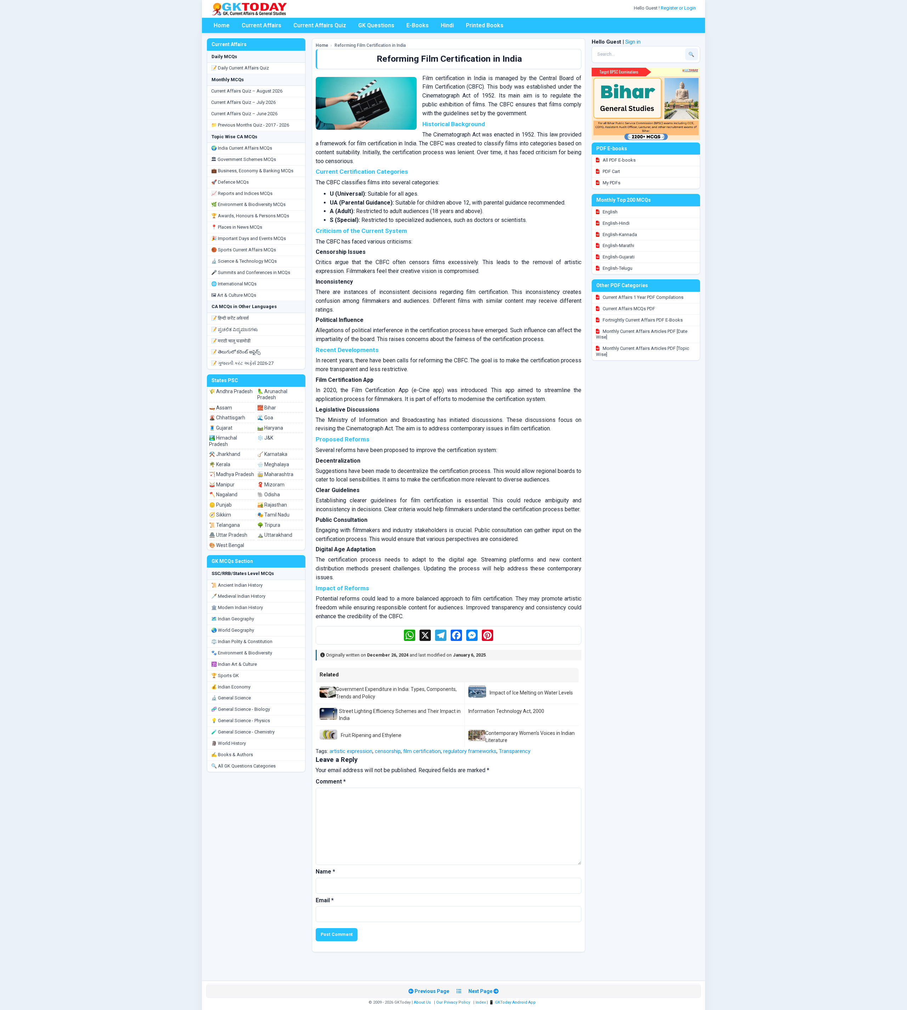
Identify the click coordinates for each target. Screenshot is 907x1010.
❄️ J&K (265, 438)
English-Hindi (616, 223)
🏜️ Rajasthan (272, 505)
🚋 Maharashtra (275, 474)
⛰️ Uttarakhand (274, 535)
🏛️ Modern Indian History (237, 607)
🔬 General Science (231, 698)
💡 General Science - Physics (240, 720)
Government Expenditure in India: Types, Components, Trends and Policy (396, 692)
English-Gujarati (618, 257)
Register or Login (679, 8)
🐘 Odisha (268, 494)
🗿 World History (228, 743)
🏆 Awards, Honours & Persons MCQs (250, 215)
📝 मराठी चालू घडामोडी (230, 341)
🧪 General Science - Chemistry (243, 732)
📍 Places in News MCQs (236, 227)
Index (480, 1002)
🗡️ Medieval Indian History (238, 596)
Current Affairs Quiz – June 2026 (244, 113)
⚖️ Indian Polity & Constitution (241, 641)
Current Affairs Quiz (319, 25)
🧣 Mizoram (271, 484)
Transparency (514, 751)
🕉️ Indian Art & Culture (234, 664)
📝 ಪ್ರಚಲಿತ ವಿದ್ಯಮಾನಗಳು (234, 329)
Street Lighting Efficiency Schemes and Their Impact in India (400, 714)
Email (325, 900)
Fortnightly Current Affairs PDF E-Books (642, 320)
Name (325, 871)
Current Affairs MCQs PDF (628, 308)
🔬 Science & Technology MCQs (244, 261)
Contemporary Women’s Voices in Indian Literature (530, 736)
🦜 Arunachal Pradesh (272, 395)
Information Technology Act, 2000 (506, 711)
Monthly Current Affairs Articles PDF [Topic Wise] (642, 351)
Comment (331, 781)
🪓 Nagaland (223, 494)
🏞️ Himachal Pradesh (223, 441)
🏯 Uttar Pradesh (228, 535)
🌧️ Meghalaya (273, 464)
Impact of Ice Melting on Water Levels (531, 693)
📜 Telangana (224, 525)
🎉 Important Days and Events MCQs (248, 238)
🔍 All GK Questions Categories (243, 766)
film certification (422, 751)
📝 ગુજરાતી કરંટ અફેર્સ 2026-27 (242, 363)
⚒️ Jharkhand (224, 454)
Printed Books (484, 25)
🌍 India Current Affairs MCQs (241, 148)
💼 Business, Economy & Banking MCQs (252, 170)
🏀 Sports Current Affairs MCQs (243, 249)
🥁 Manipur (222, 484)
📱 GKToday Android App (513, 1002)
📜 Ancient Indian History (237, 585)
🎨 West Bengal (226, 545)
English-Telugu (617, 268)
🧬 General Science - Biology (240, 709)
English (610, 211)
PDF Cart (611, 171)
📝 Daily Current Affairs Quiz (240, 68)
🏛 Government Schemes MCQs (243, 159)
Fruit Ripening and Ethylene (371, 735)
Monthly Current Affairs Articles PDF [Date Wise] (641, 334)
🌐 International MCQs (234, 283)
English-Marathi (618, 245)
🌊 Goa (265, 417)
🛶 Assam (220, 408)
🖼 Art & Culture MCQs (233, 295)
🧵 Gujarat (220, 428)
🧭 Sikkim (220, 515)
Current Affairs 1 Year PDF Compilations (642, 297)
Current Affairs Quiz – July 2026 (243, 102)
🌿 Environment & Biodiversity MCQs (248, 204)
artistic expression (350, 751)
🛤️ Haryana (270, 428)
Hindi (447, 25)
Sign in (633, 42)
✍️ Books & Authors (232, 754)
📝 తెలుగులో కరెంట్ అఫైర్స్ (235, 352)
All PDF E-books (619, 160)
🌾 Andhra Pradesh (231, 391)
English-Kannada (619, 234)
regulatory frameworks (469, 751)
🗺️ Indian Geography (232, 618)
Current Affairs (261, 25)
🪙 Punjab (220, 505)
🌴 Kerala (219, 464)
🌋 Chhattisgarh (227, 417)
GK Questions (376, 25)
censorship (388, 751)
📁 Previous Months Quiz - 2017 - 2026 (250, 125)
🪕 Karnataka (272, 454)
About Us (422, 1002)
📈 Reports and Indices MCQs (241, 193)
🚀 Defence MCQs (230, 182)
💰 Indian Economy (230, 687)
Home (222, 25)
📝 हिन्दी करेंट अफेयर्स (230, 318)
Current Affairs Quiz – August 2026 (246, 91)
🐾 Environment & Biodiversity (241, 652)
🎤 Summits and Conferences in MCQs (250, 272)
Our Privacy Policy (453, 1002)
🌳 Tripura (268, 525)
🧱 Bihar (266, 408)
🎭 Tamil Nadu (273, 515)
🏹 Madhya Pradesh (231, 474)
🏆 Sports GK (225, 675)
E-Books (417, 25)
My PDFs (611, 182)
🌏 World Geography (232, 630)
